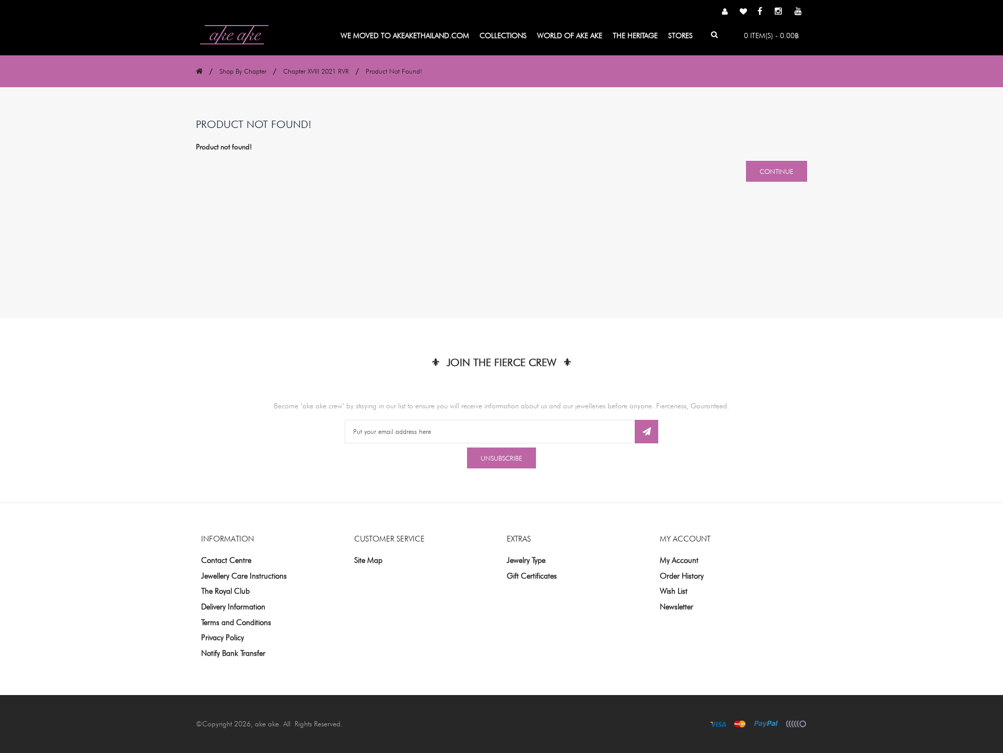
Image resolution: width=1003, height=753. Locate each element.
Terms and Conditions (236, 622)
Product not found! (394, 71)
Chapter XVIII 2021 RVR (316, 71)
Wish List (673, 591)
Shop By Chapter (242, 71)
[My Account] (725, 12)
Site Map (368, 560)
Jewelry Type (526, 560)
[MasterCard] (740, 723)
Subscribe (646, 431)
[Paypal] (766, 723)
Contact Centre (226, 560)
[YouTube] (798, 12)
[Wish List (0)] (743, 12)
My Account (679, 560)
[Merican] (796, 723)
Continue (777, 171)
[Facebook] (759, 12)
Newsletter (676, 606)
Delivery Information (233, 606)
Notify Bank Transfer (233, 653)
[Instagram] (778, 12)
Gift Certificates (532, 576)
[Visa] (718, 723)
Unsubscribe (501, 458)
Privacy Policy (222, 637)
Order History (682, 576)
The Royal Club (225, 591)
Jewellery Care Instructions (244, 576)
